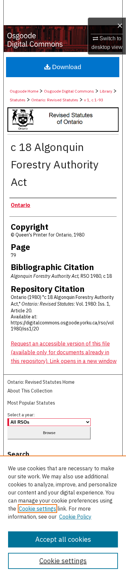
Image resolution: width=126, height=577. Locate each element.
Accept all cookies (63, 539)
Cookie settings (37, 508)
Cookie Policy (75, 516)
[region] (63, 516)
